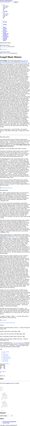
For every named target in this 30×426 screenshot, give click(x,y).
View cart (5, 7)
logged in (8, 383)
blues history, (6, 354)
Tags (1, 349)
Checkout (5, 11)
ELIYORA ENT (6, 53)
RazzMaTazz (4, 46)
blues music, (6, 355)
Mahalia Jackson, (7, 357)
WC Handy (5, 361)
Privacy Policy (6, 422)
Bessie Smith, (6, 351)
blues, (4, 353)
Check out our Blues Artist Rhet (7, 322)
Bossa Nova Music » (5, 363)
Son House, (5, 359)
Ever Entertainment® (18, 342)
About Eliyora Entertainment (9, 421)
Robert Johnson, (6, 358)
